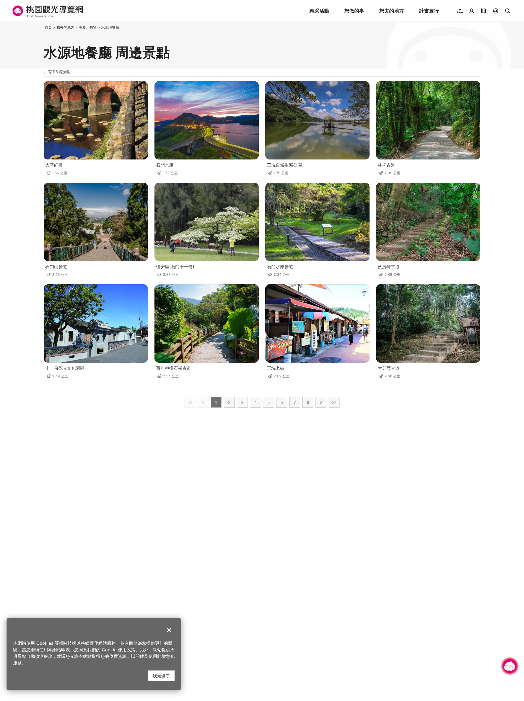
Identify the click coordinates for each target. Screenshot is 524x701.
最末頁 (334, 402)
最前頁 (189, 402)
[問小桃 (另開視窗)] (510, 666)
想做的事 (354, 11)
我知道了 (161, 676)
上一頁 (203, 402)
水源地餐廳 (110, 27)
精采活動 (319, 11)
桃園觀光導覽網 (47, 11)
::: (42, 27)
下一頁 (320, 402)
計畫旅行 (429, 11)
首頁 (48, 27)
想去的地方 (391, 11)
